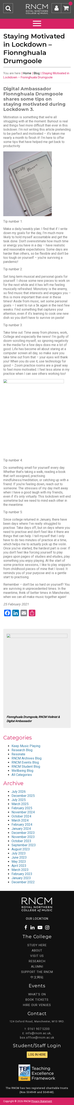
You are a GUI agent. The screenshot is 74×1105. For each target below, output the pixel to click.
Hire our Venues (37, 1005)
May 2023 (19, 862)
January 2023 (21, 878)
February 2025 (22, 808)
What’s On (37, 994)
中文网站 (37, 977)
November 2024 (23, 812)
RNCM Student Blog (26, 766)
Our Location (37, 918)
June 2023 (19, 857)
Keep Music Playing (26, 746)
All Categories (22, 775)
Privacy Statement (41, 1101)
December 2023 (23, 833)
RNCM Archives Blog (27, 758)
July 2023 (19, 853)
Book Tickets (37, 1000)
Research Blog (22, 750)
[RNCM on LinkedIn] (32, 927)
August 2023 (21, 849)
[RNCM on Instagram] (47, 927)
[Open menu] (37, 23)
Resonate (18, 754)
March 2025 (20, 804)
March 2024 (20, 820)
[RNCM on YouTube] (40, 927)
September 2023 (24, 845)
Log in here (37, 1054)
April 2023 (19, 866)
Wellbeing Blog (22, 771)
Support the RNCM (37, 972)
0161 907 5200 (39, 1029)
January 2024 (21, 829)
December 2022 (23, 882)
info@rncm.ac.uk (38, 1033)
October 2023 (21, 841)
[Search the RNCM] (8, 8)
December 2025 (23, 796)
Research (37, 961)
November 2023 (23, 837)
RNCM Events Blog (25, 762)
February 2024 (22, 824)
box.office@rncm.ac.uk (37, 1037)
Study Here (37, 945)
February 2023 (22, 874)
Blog (37, 73)
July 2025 (19, 800)
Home (27, 73)
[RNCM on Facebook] (26, 927)
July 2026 (19, 792)
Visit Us (37, 956)
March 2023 (20, 870)
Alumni (37, 966)
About (37, 950)
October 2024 (21, 816)
